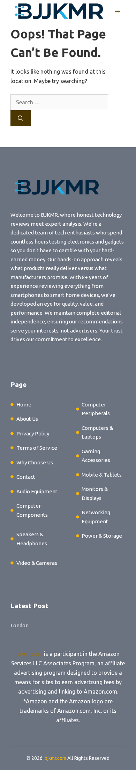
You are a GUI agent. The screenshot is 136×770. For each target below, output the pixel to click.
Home (23, 405)
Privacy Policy (32, 433)
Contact (25, 477)
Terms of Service (36, 448)
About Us (27, 419)
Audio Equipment (37, 491)
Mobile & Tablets (102, 475)
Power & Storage (102, 536)
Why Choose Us (34, 462)
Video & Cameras (36, 563)
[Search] (20, 118)
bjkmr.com (29, 654)
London (19, 625)
